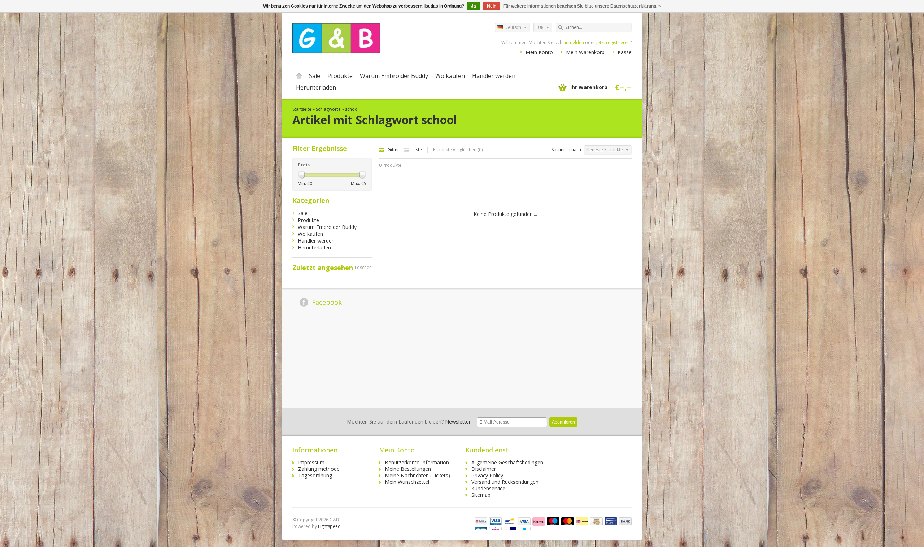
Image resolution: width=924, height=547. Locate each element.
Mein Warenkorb (585, 52)
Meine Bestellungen (408, 468)
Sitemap (481, 494)
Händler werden (493, 76)
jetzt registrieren (613, 42)
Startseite (298, 76)
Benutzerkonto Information (417, 462)
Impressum (311, 462)
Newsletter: (409, 421)
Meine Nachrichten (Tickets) (417, 475)
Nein (491, 6)
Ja (473, 6)
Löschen (363, 267)
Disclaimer (483, 468)
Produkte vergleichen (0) (458, 150)
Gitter (394, 150)
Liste (417, 150)
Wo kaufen (450, 76)
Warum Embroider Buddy (394, 76)
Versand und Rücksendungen (505, 481)
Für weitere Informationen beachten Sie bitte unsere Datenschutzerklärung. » (582, 6)
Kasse (625, 52)
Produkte (340, 76)
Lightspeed (329, 526)
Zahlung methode (319, 468)
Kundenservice (488, 488)
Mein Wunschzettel (407, 481)
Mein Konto (539, 52)
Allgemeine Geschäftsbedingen (507, 462)
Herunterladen (316, 87)
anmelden (573, 42)
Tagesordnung (315, 475)
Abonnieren (563, 422)
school (352, 109)
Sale (314, 76)
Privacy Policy (487, 475)
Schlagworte (328, 109)
